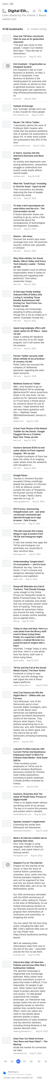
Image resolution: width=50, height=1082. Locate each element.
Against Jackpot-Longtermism (15, 819)
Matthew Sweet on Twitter (13, 381)
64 (5, 1061)
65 (12, 1061)
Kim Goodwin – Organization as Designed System (21, 63)
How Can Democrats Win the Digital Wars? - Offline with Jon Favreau (22, 691)
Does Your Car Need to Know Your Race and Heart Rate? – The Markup (23, 1037)
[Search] (40, 11)
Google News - (8, 473)
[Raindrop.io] (46, 11)
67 (24, 1061)
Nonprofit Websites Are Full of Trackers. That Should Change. (23, 585)
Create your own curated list (18, 1077)
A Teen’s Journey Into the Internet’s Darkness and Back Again (23, 152)
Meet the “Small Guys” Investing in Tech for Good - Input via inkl (22, 182)
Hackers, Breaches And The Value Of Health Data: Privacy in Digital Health (23, 793)
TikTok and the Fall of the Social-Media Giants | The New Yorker (24, 666)
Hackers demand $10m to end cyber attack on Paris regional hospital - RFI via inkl (24, 446)
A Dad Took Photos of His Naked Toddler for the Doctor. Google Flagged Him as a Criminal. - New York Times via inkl (25, 429)
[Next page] (46, 1061)
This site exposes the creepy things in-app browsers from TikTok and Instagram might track (25, 530)
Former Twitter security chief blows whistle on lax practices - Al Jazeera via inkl (23, 355)
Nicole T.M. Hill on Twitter (13, 120)
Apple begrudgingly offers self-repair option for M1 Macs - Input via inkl (24, 327)
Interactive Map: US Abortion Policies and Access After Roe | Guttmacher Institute (21, 961)
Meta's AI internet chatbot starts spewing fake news (24, 837)
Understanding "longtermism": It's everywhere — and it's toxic (23, 560)
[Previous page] (39, 1061)
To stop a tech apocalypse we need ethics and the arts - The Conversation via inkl (24, 204)
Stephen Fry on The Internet (14, 860)
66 (18, 1061)
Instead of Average (9, 103)
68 (31, 1061)
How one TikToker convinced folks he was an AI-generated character (23, 35)
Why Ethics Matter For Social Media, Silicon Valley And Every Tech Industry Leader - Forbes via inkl (24, 259)
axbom (7, 4)
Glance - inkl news (9, 234)
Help (39, 1077)
